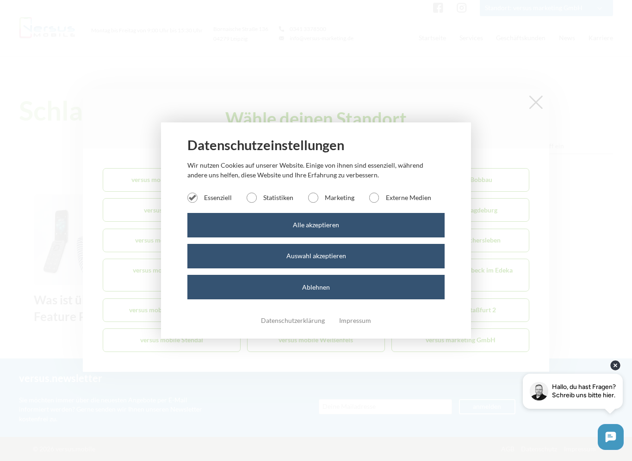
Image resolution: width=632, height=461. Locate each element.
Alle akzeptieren (316, 225)
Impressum (355, 320)
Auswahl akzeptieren (316, 256)
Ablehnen (316, 287)
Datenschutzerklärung (293, 320)
